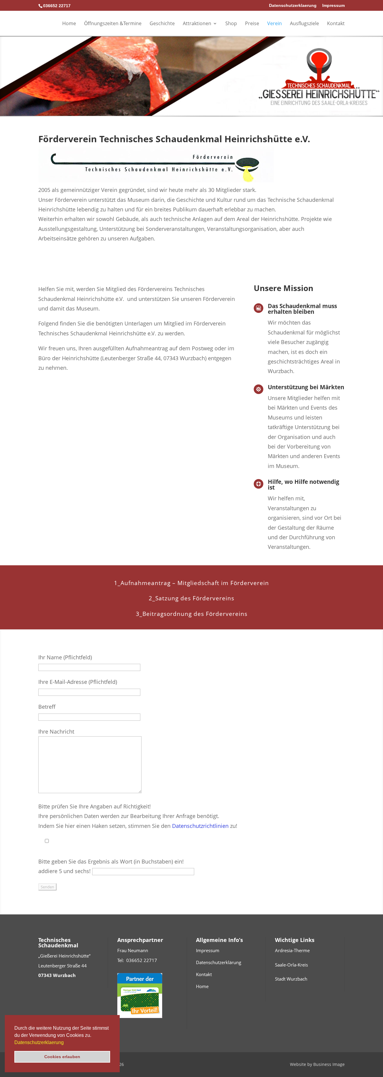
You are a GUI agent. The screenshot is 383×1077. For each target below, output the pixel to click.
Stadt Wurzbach (291, 979)
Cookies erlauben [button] (62, 1056)
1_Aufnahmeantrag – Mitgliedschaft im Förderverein (191, 583)
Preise (252, 24)
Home (69, 24)
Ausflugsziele (304, 24)
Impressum (333, 5)
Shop (231, 24)
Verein (274, 24)
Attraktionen (197, 24)
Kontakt (336, 24)
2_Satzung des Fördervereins (191, 598)
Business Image (329, 1064)
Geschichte (162, 24)
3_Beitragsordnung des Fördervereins (191, 614)
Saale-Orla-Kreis (291, 965)
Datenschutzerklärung (218, 962)
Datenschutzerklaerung (39, 1042)
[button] (66, 1043)
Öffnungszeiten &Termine (113, 24)
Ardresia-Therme (292, 950)
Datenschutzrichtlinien (200, 825)
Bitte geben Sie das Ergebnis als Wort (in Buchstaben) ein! (111, 861)
